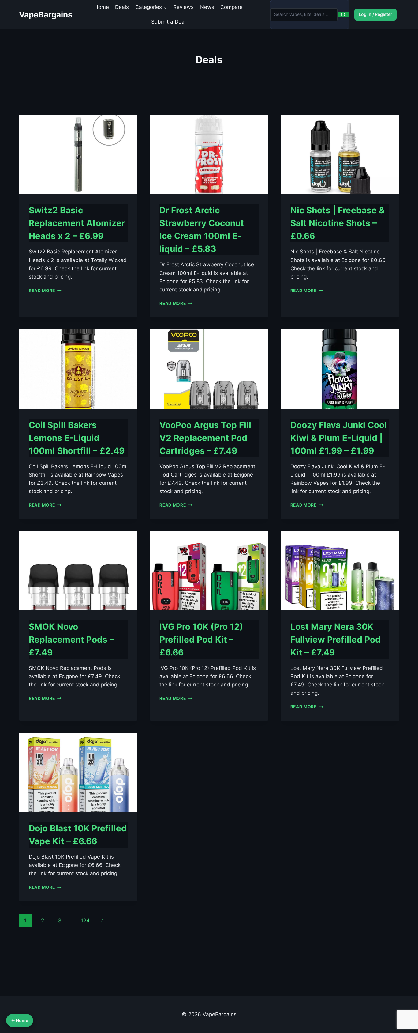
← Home (19, 1020)
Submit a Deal (168, 22)
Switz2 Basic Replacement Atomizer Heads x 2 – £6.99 (77, 223)
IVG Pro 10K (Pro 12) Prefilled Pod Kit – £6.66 (201, 639)
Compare (231, 7)
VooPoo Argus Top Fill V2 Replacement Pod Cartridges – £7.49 (205, 438)
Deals (122, 7)
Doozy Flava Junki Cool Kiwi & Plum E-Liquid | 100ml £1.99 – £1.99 (338, 438)
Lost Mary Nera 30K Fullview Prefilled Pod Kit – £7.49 (335, 639)
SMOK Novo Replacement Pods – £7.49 (71, 639)
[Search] (343, 14)
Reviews (183, 7)
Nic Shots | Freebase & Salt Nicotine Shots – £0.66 (337, 223)
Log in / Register (375, 14)
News (207, 7)
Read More (45, 290)
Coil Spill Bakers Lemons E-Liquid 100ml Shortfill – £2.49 (77, 438)
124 (85, 920)
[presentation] (78, 154)
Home (101, 7)
